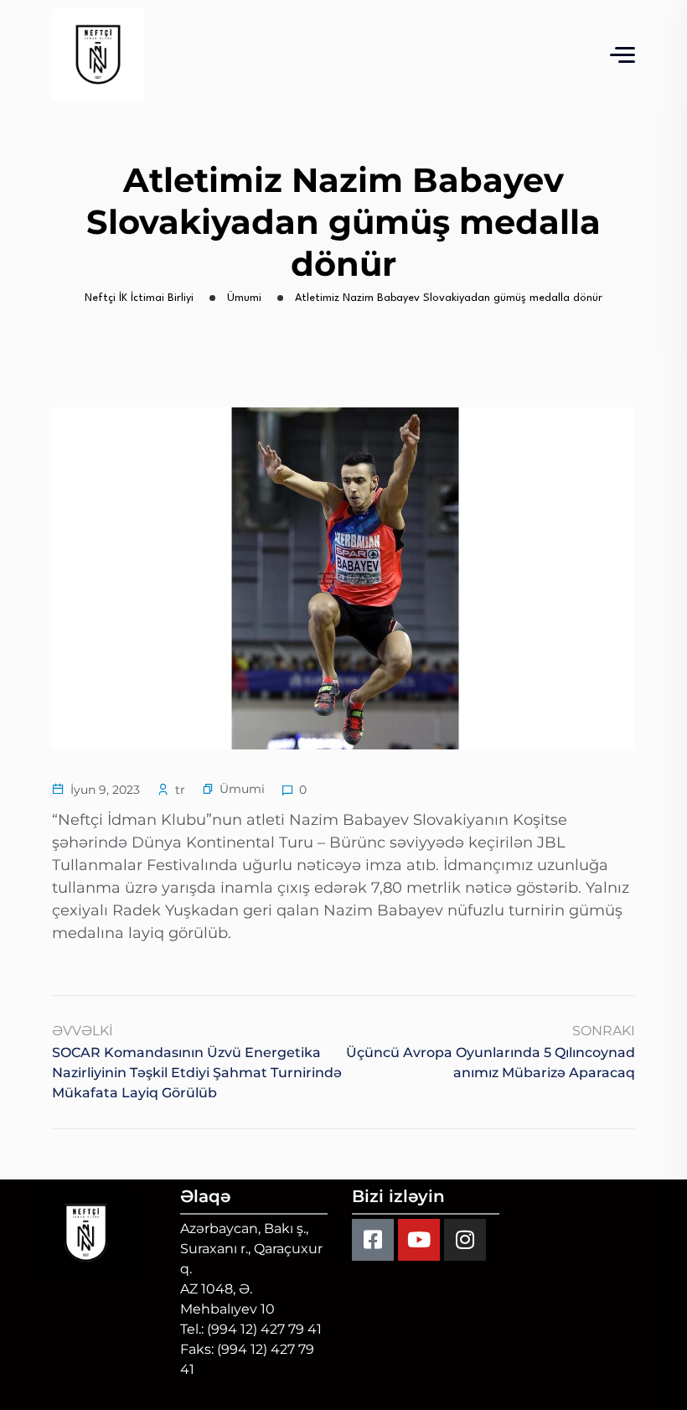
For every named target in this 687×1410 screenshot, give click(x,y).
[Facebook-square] (373, 1240)
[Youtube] (419, 1240)
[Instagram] (465, 1240)
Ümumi (242, 788)
